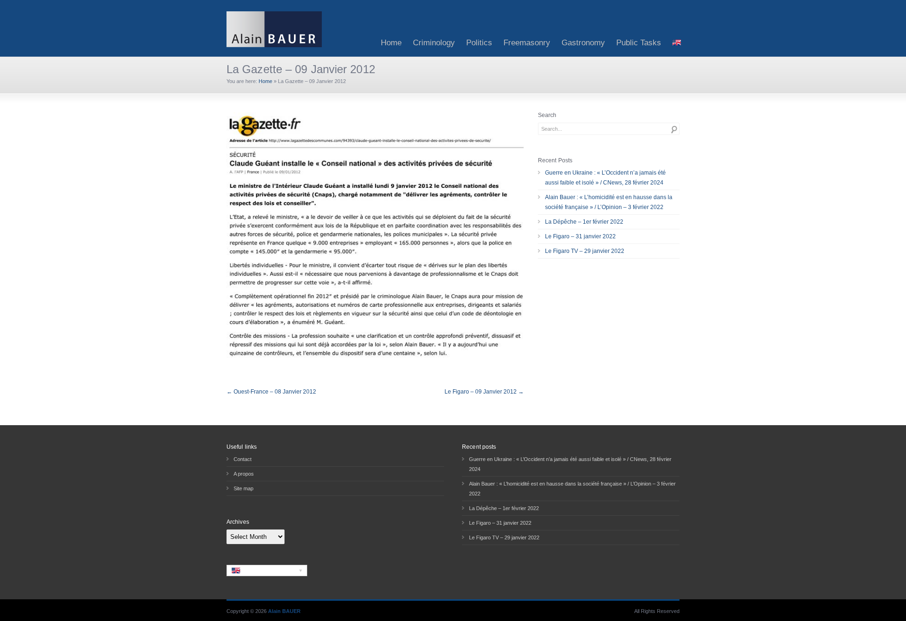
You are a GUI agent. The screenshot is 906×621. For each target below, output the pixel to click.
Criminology (434, 42)
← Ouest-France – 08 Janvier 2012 (271, 391)
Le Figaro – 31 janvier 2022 (580, 236)
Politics (479, 42)
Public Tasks (638, 42)
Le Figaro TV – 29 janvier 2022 (584, 251)
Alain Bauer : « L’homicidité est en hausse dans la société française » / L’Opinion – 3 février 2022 (608, 202)
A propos (244, 474)
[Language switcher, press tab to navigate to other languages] (266, 570)
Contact (243, 459)
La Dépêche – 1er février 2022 (584, 221)
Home (391, 42)
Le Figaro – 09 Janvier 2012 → (484, 391)
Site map (243, 488)
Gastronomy (583, 42)
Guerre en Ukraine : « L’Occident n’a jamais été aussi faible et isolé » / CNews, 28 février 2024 (605, 177)
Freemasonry (526, 42)
